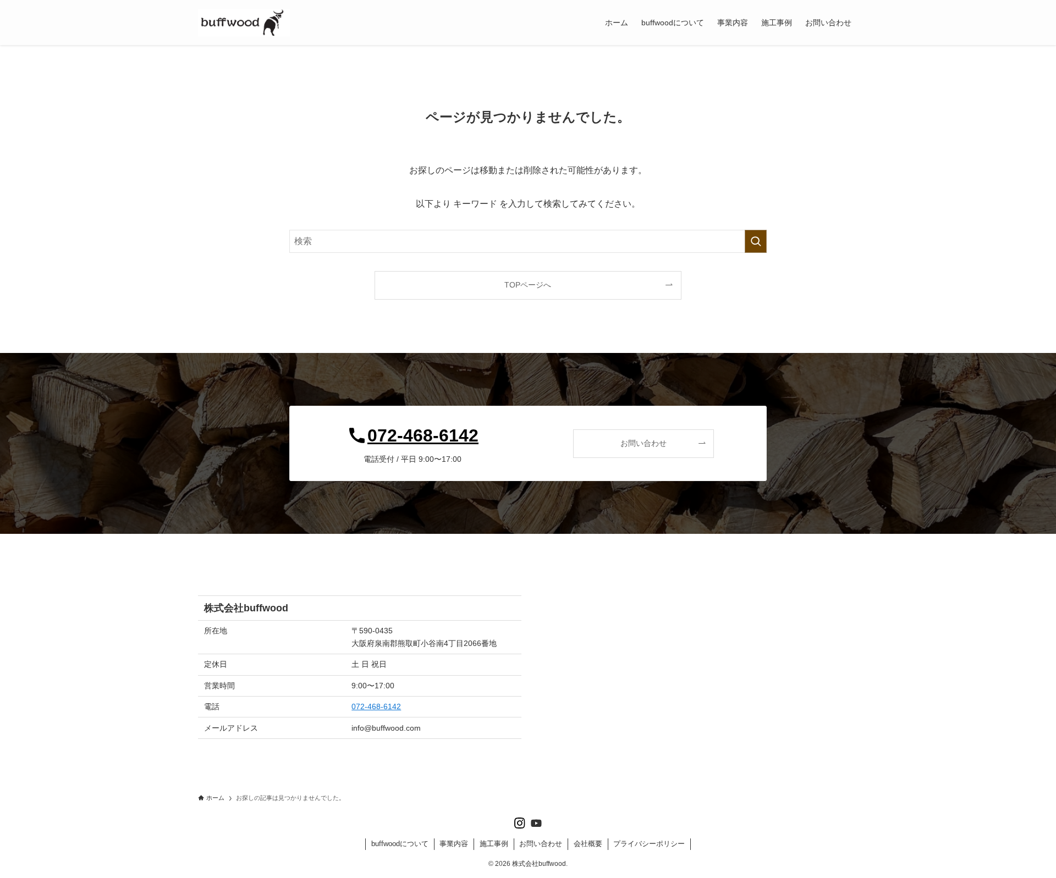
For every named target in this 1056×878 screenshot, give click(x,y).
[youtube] (536, 823)
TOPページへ (527, 284)
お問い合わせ (540, 844)
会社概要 (588, 844)
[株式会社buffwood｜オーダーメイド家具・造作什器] (244, 22)
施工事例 (494, 844)
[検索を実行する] (756, 241)
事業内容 (453, 844)
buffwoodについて (399, 844)
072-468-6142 (376, 706)
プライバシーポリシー (649, 844)
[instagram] (519, 823)
